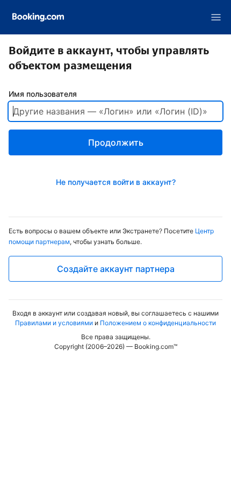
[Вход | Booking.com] (38, 17)
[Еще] (216, 17)
